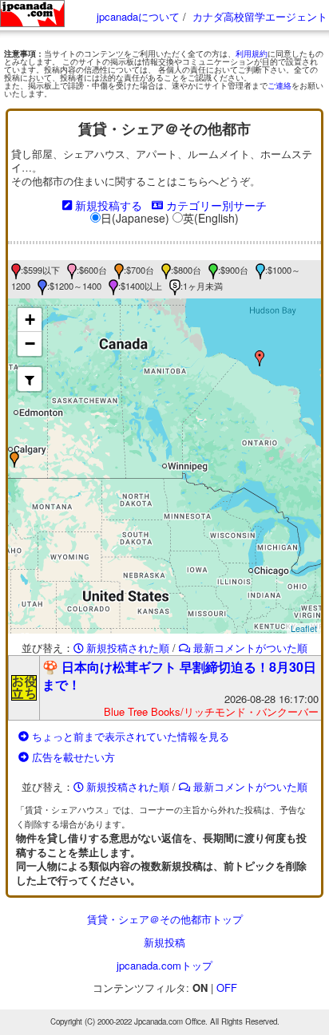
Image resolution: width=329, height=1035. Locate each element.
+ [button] (30, 320)
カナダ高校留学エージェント (259, 16)
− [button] (30, 344)
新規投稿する (107, 205)
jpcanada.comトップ (164, 965)
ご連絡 (279, 85)
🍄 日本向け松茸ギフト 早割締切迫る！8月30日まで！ (179, 675)
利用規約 (252, 53)
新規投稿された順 (126, 648)
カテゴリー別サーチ (215, 205)
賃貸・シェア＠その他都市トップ (165, 918)
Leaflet (304, 628)
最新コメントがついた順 (248, 648)
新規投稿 (164, 942)
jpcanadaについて (138, 16)
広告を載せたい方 (72, 756)
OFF (226, 987)
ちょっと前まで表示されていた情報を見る (129, 736)
